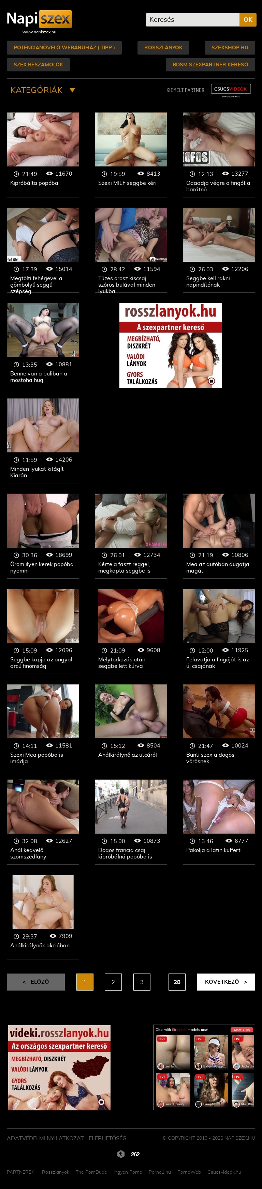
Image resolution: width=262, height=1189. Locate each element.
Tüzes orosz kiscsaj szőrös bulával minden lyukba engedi (131, 250)
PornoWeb (189, 1172)
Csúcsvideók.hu (224, 1172)
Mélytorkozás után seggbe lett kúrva (131, 631)
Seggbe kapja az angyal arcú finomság (43, 631)
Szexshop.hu (230, 47)
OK (248, 20)
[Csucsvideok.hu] (230, 90)
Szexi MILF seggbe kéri (131, 154)
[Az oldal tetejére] (248, 1168)
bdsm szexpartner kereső (210, 64)
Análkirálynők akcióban (43, 917)
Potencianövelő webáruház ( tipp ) (64, 47)
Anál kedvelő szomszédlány (43, 822)
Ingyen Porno (128, 1172)
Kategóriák (37, 90)
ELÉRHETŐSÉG (108, 1138)
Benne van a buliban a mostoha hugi (43, 345)
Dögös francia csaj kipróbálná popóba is (131, 822)
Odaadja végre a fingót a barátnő (219, 154)
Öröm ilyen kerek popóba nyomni (43, 536)
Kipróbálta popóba (43, 154)
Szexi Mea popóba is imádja (43, 726)
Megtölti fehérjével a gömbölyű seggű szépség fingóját (43, 250)
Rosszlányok (163, 47)
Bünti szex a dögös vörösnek (219, 726)
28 (177, 982)
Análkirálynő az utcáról (131, 726)
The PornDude (91, 1172)
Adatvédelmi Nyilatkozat (45, 1138)
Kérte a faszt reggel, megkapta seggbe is (131, 536)
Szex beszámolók (38, 64)
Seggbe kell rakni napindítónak (219, 250)
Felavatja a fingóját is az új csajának (219, 631)
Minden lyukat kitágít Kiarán (43, 440)
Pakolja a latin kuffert (219, 822)
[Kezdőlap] (39, 19)
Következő (226, 982)
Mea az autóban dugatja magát (219, 536)
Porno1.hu (160, 1172)
